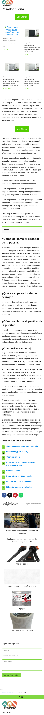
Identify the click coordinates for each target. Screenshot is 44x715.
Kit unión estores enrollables (19, 487)
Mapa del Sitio (6, 712)
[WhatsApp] (21, 495)
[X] (9, 495)
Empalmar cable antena (33, 504)
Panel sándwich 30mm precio (19, 476)
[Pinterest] (15, 495)
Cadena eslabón (13, 471)
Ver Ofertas (22, 17)
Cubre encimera (13, 457)
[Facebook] (4, 495)
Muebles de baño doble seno (19, 482)
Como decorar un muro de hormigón (22, 446)
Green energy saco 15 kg (17, 451)
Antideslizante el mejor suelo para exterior (10, 504)
